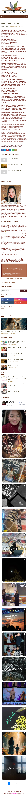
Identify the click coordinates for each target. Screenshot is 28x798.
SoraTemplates (14, 793)
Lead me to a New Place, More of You (14, 331)
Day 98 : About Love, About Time (17, 347)
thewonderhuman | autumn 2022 (14, 794)
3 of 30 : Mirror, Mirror (15, 353)
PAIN (7, 146)
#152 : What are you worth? (14, 170)
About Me (13, 791)
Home (2, 21)
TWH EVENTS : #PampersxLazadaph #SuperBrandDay (16, 384)
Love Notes (19, 145)
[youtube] (20, 302)
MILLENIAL (3, 146)
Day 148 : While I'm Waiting (16, 359)
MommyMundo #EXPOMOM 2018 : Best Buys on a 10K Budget (17, 390)
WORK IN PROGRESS (8, 21)
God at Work (11, 145)
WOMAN (10, 146)
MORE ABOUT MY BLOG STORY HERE (14, 278)
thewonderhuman (5, 26)
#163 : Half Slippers (13, 158)
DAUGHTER (6, 145)
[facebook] (7, 299)
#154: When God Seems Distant (15, 164)
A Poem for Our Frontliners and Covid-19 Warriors (16, 342)
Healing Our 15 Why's (14, 365)
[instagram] (20, 299)
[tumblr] (7, 302)
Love (16, 145)
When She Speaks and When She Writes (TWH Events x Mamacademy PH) (17, 378)
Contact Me (18, 791)
